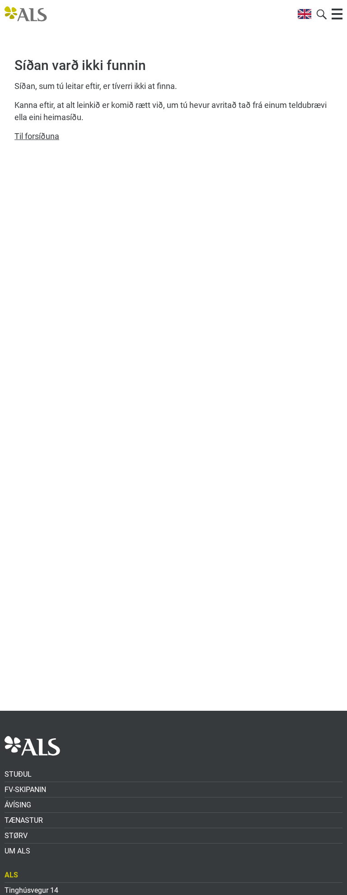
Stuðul (18, 774)
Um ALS (17, 851)
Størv (16, 835)
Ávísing (18, 805)
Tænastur (24, 820)
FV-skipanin (25, 789)
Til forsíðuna (36, 136)
